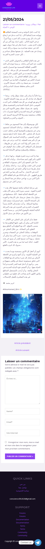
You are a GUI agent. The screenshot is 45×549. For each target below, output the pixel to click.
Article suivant (22, 350)
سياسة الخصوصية (22, 490)
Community (22, 532)
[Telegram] (38, 542)
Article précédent (22, 343)
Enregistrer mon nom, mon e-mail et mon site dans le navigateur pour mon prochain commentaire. (22, 445)
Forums (22, 513)
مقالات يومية (31, 24)
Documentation (22, 519)
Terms (22, 526)
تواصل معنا (22, 487)
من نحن (23, 484)
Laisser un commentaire (13, 24)
